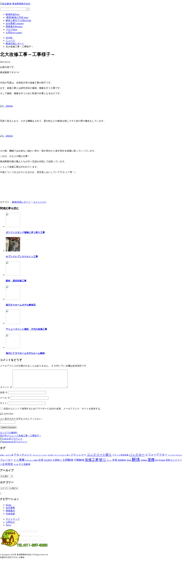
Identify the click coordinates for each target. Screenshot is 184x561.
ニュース (10, 40)
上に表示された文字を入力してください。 (22, 419)
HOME (9, 38)
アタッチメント (23, 454)
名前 (3, 392)
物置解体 (122, 460)
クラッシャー (78, 454)
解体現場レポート (15, 43)
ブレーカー (6, 460)
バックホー (137, 454)
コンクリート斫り (99, 454)
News (8, 525)
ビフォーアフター (156, 454)
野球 (156, 460)
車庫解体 (144, 460)
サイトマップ (13, 519)
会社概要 (15, 23)
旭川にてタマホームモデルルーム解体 (25, 353)
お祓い (2, 455)
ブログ (11, 29)
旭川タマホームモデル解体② (21, 305)
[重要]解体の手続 (17, 17)
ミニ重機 (19, 459)
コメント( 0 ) (39, 202)
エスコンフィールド (40, 455)
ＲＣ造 (16, 464)
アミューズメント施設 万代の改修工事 (26, 329)
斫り (102, 460)
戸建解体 (79, 460)
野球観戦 (162, 460)
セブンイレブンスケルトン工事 (22, 256)
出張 (40, 460)
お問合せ (14, 32)
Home (8, 505)
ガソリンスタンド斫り (62, 455)
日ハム (109, 460)
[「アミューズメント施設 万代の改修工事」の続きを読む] (13, 323)
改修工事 (92, 460)
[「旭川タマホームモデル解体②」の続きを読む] (13, 299)
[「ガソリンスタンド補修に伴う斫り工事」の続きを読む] (13, 226)
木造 (114, 460)
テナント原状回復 (120, 455)
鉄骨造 (9, 464)
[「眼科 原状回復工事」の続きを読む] (13, 275)
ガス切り (50, 455)
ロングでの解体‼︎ (8, 432)
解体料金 (13, 14)
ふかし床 (9, 455)
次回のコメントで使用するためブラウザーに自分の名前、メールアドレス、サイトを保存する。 (52, 408)
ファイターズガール (175, 455)
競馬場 (128, 460)
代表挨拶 (10, 513)
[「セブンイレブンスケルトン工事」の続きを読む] (13, 250)
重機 (151, 460)
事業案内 (14, 26)
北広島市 (48, 460)
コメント (6, 387)
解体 (136, 459)
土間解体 (67, 459)
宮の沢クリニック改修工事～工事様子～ (20, 435)
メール (5, 398)
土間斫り (57, 460)
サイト (3, 403)
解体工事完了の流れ (18, 20)
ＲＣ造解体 (24, 464)
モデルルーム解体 (31, 460)
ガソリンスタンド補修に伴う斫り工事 (25, 232)
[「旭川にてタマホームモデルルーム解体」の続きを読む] (13, 347)
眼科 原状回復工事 (16, 280)
